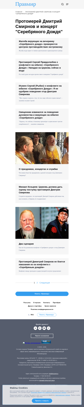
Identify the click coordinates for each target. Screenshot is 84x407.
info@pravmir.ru (53, 373)
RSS (32, 315)
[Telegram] (48, 328)
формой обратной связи (47, 380)
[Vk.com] (35, 328)
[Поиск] (62, 4)
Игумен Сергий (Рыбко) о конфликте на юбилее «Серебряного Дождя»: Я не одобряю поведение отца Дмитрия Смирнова (40, 90)
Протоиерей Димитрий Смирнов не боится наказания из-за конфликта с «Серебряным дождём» (42, 264)
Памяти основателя (42, 336)
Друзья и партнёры (35, 306)
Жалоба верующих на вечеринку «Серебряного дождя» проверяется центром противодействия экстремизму (40, 44)
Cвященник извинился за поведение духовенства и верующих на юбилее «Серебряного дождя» (39, 115)
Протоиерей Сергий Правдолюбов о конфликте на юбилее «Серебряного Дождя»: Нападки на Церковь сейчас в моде (40, 66)
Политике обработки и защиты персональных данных (48, 392)
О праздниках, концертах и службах (38, 169)
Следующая (44, 283)
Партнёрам (56, 302)
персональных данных (62, 395)
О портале (36, 302)
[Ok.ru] (40, 328)
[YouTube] (44, 328)
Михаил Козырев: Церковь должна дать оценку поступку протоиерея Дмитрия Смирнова (40, 190)
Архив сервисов (50, 306)
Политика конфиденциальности (42, 309)
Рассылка (27, 302)
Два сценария (26, 244)
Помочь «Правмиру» (46, 315)
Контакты (46, 302)
